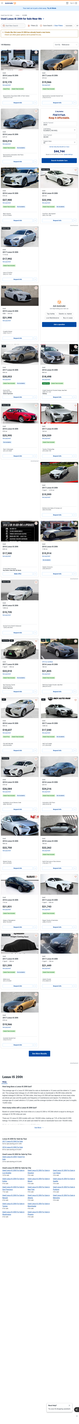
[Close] (69, 1405)
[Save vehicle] (36, 52)
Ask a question (59, 324)
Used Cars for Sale (6, 15)
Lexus (17, 15)
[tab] (4, 1082)
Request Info (18, 103)
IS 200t (24, 15)
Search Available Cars (59, 160)
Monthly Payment (48, 122)
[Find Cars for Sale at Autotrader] (10, 3)
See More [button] (37, 1128)
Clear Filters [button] (58, 26)
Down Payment (47, 135)
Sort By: (58, 45)
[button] (67, 3)
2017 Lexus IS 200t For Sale (12, 1141)
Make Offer (17, 574)
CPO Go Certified (47, 662)
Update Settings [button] (68, 154)
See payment (7, 85)
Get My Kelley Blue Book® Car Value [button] (59, 147)
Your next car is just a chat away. (39, 8)
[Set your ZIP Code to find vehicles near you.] (44, 19)
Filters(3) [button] (34, 26)
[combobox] (13, 25)
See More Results (39, 1054)
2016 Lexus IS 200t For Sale (12, 1147)
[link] (21, 148)
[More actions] (35, 102)
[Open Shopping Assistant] (76, 1409)
